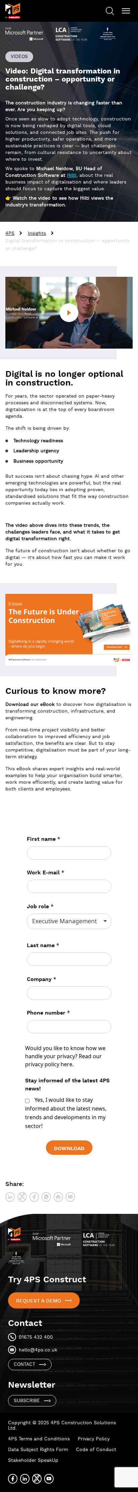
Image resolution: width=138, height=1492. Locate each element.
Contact (24, 1364)
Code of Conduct (96, 1450)
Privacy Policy (94, 1439)
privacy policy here (48, 1064)
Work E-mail (45, 872)
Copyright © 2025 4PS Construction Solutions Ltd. (62, 1425)
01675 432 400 (36, 1337)
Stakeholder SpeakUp (33, 1460)
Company (41, 979)
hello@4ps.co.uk (38, 1350)
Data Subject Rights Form (38, 1450)
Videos (19, 57)
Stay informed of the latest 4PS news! (67, 1084)
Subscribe (27, 1401)
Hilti (71, 175)
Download (69, 1148)
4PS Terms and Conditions (39, 1439)
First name (43, 839)
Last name (43, 945)
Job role (40, 906)
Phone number (48, 1013)
